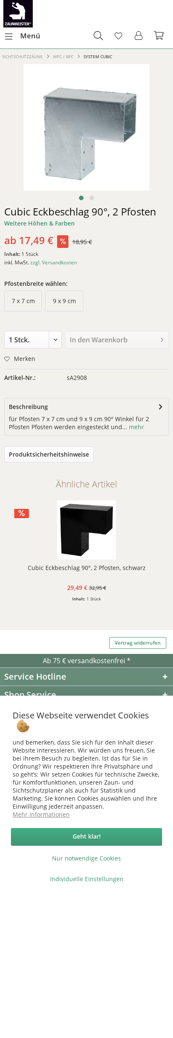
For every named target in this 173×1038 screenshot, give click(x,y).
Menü (30, 35)
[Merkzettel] (118, 35)
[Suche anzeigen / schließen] (97, 35)
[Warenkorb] (159, 35)
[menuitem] (22, 35)
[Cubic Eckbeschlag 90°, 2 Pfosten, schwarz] (86, 529)
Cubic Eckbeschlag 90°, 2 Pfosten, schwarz (87, 568)
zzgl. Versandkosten (53, 262)
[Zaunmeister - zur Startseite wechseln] (18, 13)
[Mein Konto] (139, 35)
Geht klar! (87, 836)
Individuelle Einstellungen (86, 879)
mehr (135, 427)
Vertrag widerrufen (138, 642)
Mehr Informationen (41, 814)
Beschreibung (28, 407)
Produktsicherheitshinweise (49, 454)
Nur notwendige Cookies (86, 858)
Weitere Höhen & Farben (39, 223)
